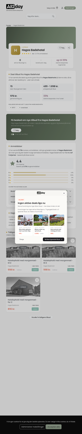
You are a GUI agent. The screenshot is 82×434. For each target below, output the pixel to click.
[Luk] (64, 193)
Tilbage (21, 239)
